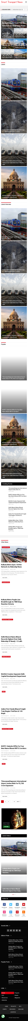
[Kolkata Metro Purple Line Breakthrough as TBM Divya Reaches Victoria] (14, 117)
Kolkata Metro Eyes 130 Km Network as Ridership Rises (13, 98)
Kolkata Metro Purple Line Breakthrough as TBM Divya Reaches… (16, 528)
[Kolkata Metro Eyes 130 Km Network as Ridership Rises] (14, 21)
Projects (17, 993)
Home (3, 993)
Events (16, 995)
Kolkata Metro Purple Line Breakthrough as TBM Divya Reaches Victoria (7, 36)
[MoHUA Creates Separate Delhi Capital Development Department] (14, 182)
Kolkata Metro (5, 547)
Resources (5, 997)
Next (18, 801)
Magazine (17, 997)
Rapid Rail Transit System (7, 619)
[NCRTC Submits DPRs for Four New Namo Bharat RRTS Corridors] (14, 397)
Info (3, 995)
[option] (14, 866)
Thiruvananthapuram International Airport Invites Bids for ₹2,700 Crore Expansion (13, 377)
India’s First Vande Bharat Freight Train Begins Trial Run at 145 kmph (13, 711)
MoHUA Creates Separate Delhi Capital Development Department (13, 196)
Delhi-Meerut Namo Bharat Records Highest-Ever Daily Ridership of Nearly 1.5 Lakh (14, 162)
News (3, 691)
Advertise (4, 1000)
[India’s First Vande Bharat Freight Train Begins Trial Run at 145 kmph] (4, 515)
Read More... (5, 577)
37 (14, 801)
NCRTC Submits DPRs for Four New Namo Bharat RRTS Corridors (12, 410)
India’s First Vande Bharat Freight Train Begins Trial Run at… (13, 871)
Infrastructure (6, 656)
